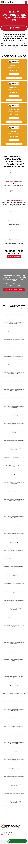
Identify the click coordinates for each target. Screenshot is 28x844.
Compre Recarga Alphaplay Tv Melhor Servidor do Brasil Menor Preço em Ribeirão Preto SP (14, 651)
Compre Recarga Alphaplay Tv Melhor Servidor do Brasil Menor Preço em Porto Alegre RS (14, 415)
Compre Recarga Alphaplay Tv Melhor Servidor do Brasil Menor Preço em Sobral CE (14, 364)
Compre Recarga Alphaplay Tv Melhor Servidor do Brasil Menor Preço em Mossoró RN (14, 685)
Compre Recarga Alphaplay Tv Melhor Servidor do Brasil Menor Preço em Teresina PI (14, 802)
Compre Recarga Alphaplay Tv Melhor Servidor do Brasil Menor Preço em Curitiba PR (14, 517)
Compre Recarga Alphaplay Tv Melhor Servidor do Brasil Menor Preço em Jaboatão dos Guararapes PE (14, 373)
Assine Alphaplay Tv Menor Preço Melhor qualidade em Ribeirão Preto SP (14, 677)
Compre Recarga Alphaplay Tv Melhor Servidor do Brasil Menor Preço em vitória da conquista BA (14, 441)
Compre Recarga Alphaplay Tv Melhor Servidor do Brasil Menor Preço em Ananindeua (14, 348)
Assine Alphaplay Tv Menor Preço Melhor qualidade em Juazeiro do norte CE (14, 626)
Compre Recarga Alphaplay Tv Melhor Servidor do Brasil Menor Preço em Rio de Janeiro (14, 398)
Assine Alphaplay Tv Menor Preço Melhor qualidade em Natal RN (14, 356)
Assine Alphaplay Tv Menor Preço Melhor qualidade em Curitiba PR (14, 793)
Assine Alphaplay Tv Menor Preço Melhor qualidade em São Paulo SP (14, 617)
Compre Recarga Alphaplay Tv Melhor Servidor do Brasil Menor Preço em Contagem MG (14, 491)
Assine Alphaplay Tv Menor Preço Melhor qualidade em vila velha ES (14, 701)
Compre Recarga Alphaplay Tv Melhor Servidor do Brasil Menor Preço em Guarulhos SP (14, 710)
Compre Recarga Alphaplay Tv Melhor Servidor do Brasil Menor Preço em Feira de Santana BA (14, 323)
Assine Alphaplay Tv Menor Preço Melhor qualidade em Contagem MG (14, 634)
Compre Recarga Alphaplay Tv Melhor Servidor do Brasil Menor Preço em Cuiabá (14, 600)
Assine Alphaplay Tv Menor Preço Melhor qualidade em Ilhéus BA (14, 693)
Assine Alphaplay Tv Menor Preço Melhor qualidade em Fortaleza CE (14, 432)
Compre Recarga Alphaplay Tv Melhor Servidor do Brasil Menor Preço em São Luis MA (14, 331)
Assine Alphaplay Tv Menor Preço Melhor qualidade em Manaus (14, 558)
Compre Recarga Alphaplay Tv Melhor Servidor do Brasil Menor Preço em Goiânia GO (14, 609)
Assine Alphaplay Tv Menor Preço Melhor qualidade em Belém (14, 734)
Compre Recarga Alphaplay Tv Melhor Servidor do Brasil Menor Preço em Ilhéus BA (14, 760)
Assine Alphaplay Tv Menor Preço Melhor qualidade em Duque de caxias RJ (14, 660)
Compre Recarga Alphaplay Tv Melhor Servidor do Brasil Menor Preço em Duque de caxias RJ (14, 768)
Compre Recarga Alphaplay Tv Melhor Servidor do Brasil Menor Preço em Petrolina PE (14, 743)
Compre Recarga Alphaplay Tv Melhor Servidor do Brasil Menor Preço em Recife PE (14, 751)
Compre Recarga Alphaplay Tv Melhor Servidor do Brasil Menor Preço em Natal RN (14, 483)
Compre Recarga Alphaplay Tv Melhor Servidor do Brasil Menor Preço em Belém (14, 449)
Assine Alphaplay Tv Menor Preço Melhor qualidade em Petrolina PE (14, 457)
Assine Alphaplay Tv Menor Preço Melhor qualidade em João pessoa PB (14, 474)
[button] (26, 2)
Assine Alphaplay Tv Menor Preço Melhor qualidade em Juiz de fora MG (14, 592)
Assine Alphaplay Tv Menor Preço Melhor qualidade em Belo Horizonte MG (14, 718)
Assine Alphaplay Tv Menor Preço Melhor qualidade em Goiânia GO (14, 668)
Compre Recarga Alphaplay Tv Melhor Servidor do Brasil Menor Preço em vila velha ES (14, 643)
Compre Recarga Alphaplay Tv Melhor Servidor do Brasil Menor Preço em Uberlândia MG (14, 777)
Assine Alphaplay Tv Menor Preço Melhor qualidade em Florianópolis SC (14, 525)
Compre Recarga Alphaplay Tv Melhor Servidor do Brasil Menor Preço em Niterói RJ (14, 534)
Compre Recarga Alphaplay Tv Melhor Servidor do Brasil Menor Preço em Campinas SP (14, 542)
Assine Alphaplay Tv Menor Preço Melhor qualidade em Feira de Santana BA (14, 466)
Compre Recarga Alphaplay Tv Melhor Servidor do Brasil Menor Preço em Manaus (14, 407)
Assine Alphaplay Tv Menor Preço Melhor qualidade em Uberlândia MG (14, 575)
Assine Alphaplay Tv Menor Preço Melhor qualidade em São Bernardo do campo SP (14, 727)
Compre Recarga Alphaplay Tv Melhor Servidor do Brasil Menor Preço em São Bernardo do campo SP (14, 500)
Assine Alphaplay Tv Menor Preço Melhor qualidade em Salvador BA (14, 584)
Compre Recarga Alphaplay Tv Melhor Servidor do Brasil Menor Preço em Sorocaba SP (14, 785)
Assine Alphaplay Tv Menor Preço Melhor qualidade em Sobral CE (14, 551)
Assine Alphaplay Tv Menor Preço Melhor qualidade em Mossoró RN (14, 340)
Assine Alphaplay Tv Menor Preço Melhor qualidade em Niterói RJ (14, 567)
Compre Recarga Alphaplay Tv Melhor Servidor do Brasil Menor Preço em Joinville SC (14, 424)
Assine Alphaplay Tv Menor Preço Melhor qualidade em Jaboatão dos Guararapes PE (14, 810)
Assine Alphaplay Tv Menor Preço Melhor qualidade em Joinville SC (14, 381)
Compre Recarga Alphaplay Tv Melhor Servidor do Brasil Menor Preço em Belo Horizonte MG (14, 390)
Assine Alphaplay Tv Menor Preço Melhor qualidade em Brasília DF (14, 508)
